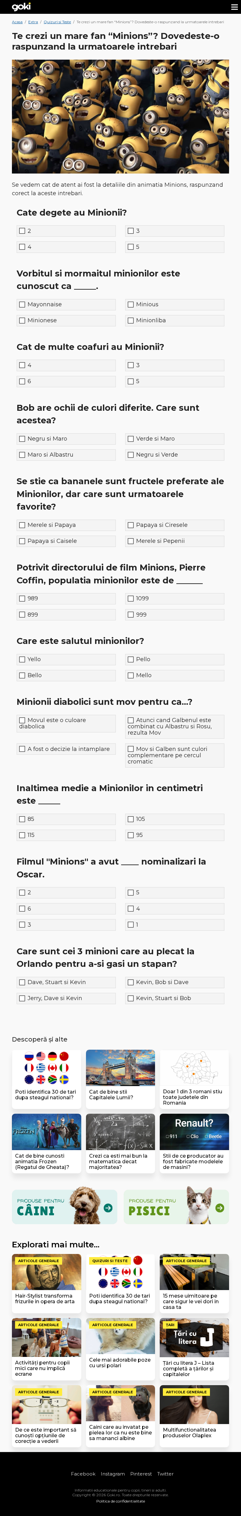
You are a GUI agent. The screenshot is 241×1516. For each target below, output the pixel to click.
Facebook (83, 1474)
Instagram (113, 1474)
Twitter (165, 1474)
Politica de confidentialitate (120, 1501)
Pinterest (141, 1474)
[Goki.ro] (21, 7)
